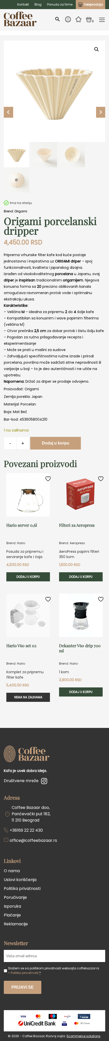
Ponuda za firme (59, 4)
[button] (96, 49)
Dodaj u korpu (55, 443)
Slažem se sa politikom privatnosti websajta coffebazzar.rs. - (54, 970)
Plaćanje (12, 915)
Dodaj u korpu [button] (28, 577)
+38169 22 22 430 (26, 830)
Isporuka (12, 906)
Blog (38, 4)
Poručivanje (15, 897)
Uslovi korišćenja (20, 880)
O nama (12, 871)
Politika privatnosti (22, 888)
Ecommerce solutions (83, 1036)
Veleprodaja (93, 4)
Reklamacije (16, 924)
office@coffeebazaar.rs (33, 840)
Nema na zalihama (28, 697)
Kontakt (23, 4)
